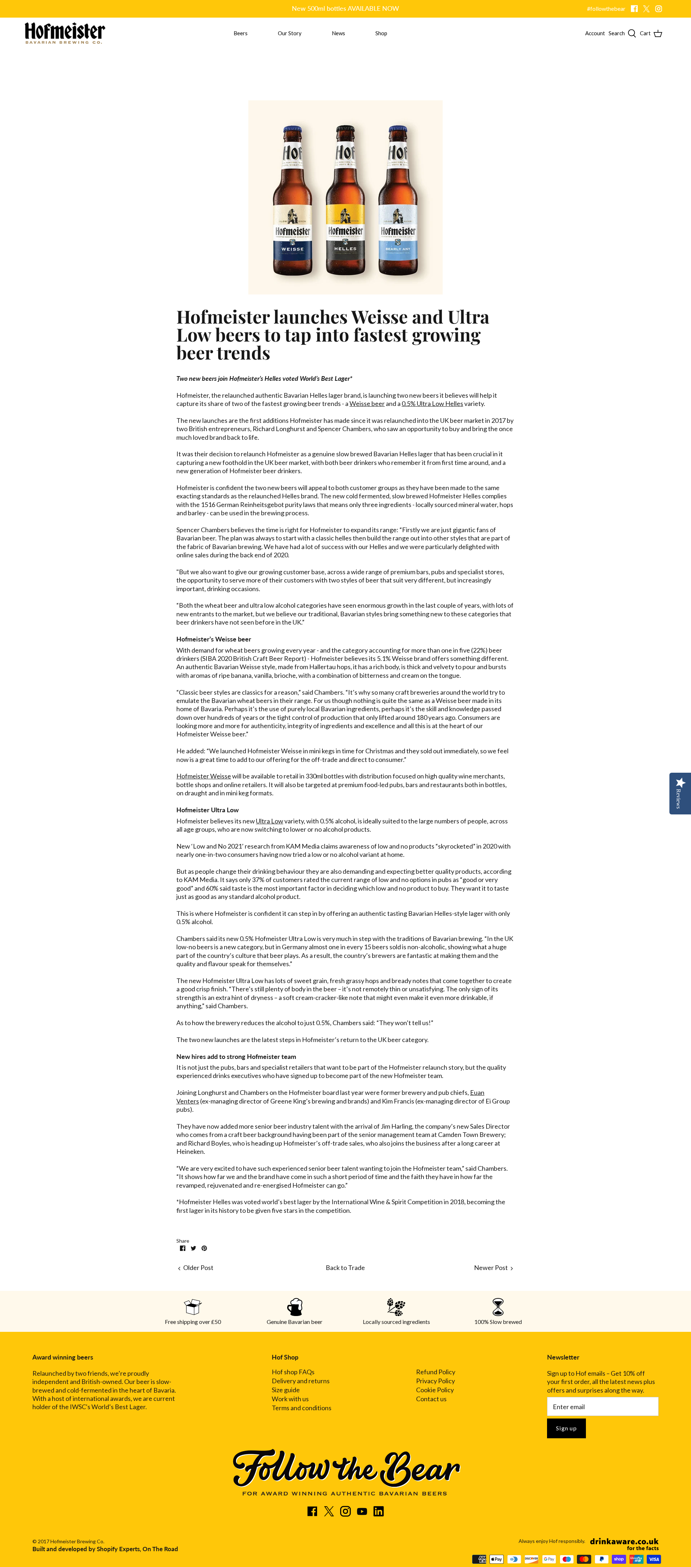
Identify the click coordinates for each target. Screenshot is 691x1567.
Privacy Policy (435, 1381)
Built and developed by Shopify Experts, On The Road (105, 1549)
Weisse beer (367, 403)
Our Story (290, 33)
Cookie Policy (435, 1390)
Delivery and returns (301, 1381)
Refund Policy (435, 1372)
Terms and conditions (301, 1408)
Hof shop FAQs (293, 1372)
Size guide (286, 1390)
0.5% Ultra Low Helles (432, 403)
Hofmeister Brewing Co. (77, 1541)
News (338, 33)
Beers (241, 33)
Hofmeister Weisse (203, 776)
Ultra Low (269, 821)
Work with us (290, 1399)
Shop (381, 33)
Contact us (431, 1399)
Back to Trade (345, 1267)
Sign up (566, 1428)
